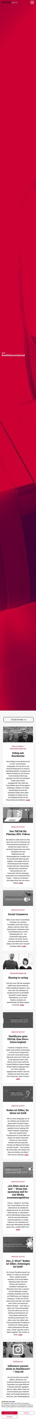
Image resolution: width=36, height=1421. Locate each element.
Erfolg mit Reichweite (18, 754)
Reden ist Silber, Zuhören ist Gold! (18, 1112)
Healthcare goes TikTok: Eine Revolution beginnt (18, 1039)
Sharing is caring (18, 977)
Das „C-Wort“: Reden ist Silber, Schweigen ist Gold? (18, 1263)
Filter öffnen (17, 720)
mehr (28, 800)
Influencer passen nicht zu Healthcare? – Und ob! (18, 1368)
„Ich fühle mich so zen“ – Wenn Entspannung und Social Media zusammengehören (18, 1191)
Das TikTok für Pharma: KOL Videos (18, 833)
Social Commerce (18, 914)
